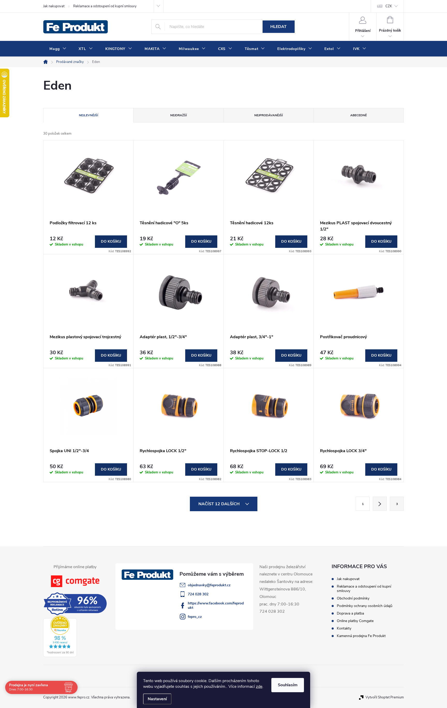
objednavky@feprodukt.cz (209, 585)
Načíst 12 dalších (219, 504)
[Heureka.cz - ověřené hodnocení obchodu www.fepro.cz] (60, 636)
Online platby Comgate (355, 620)
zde (259, 686)
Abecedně (358, 115)
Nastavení (157, 699)
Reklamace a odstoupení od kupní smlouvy (105, 6)
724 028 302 (198, 594)
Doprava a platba (350, 613)
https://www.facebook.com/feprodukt (216, 605)
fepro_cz (195, 616)
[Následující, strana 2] (380, 504)
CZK (388, 6)
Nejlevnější (88, 115)
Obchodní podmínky (353, 598)
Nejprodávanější (268, 115)
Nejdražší (178, 115)
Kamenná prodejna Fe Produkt (361, 635)
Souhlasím (287, 685)
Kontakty (344, 628)
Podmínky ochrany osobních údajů (364, 605)
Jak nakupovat (53, 6)
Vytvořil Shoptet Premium (385, 697)
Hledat (278, 27)
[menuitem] (57, 49)
